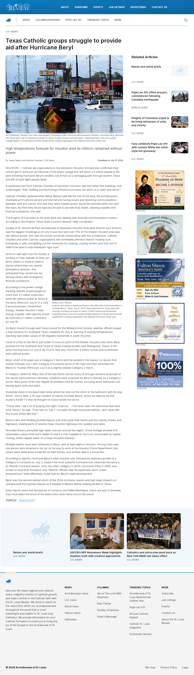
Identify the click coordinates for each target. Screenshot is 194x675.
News (26, 19)
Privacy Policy (168, 667)
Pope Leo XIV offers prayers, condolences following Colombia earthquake (150, 96)
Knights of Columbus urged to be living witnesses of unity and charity (150, 122)
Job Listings (117, 7)
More (118, 19)
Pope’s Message (107, 616)
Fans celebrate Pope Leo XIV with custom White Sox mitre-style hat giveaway (150, 147)
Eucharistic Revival (140, 634)
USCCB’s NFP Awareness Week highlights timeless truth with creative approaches (96, 554)
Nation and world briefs (146, 66)
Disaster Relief (27, 500)
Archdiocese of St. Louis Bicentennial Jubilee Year (140, 597)
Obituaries (71, 619)
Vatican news (73, 612)
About (65, 7)
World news (140, 107)
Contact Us (159, 7)
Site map (150, 667)
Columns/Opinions (48, 19)
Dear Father (104, 603)
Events (98, 7)
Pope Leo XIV (74, 19)
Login (185, 667)
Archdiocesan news (76, 593)
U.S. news (12, 31)
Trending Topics (98, 19)
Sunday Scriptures (108, 610)
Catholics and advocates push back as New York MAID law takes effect (151, 554)
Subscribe (81, 7)
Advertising (138, 7)
